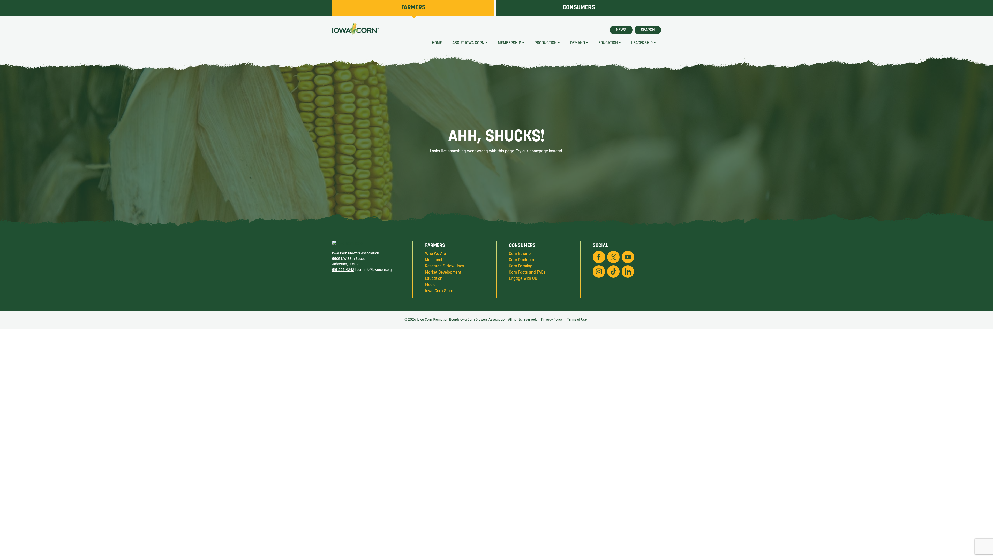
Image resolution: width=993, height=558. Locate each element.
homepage (538, 151)
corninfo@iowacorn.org (374, 270)
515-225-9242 (343, 270)
